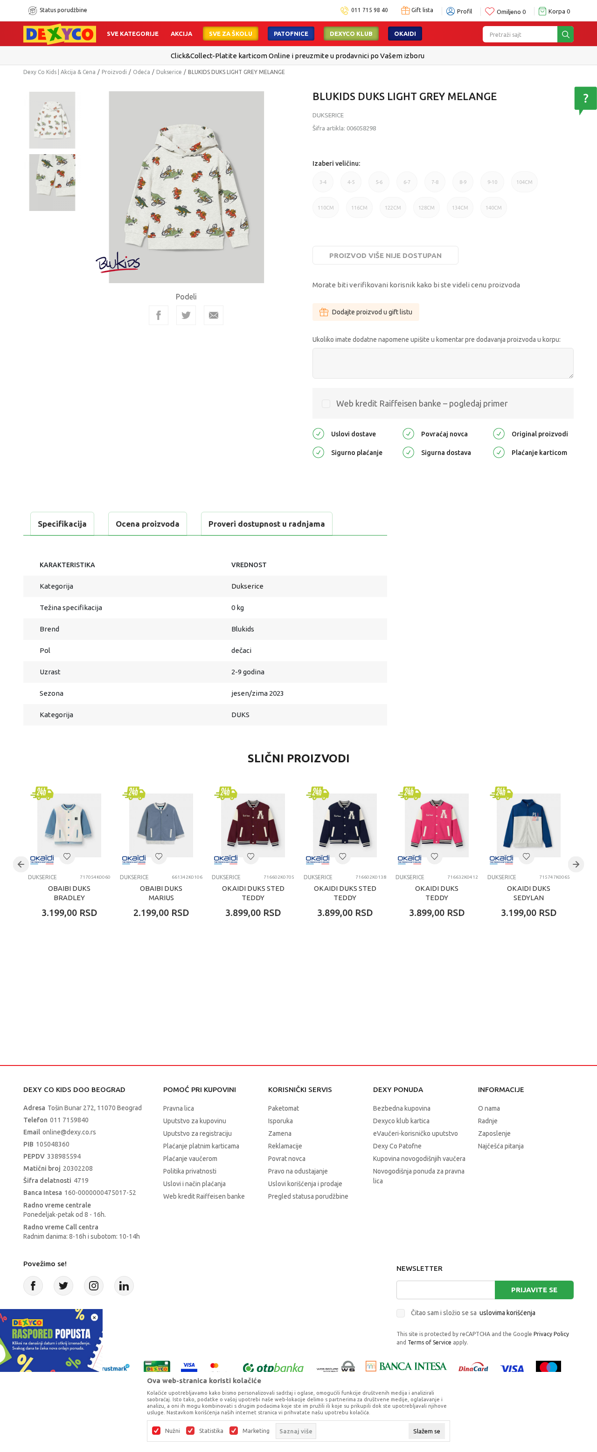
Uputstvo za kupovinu (194, 1121)
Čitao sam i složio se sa (473, 1313)
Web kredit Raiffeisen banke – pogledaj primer (422, 403)
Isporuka (280, 1121)
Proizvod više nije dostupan (385, 255)
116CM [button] (359, 211)
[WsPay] (336, 1368)
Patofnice (291, 33)
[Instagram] (93, 1285)
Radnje (488, 1121)
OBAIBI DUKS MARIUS (161, 893)
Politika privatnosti (189, 1171)
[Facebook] (158, 315)
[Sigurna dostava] (408, 451)
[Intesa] (406, 1368)
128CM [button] (426, 211)
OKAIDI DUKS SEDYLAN (528, 893)
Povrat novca (286, 1158)
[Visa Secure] (189, 1368)
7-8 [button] (434, 185)
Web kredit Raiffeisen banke (204, 1196)
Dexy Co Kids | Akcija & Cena (59, 72)
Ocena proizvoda (148, 523)
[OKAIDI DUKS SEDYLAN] (529, 825)
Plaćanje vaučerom (190, 1158)
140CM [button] (494, 211)
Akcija (181, 33)
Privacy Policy (551, 1334)
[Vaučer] (157, 1368)
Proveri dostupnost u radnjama (266, 523)
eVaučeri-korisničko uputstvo (415, 1133)
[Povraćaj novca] (408, 433)
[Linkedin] (124, 1285)
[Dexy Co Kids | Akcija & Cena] (59, 33)
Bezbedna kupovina (401, 1108)
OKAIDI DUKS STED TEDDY (253, 893)
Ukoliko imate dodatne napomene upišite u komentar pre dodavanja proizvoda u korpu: (436, 339)
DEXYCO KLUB (351, 33)
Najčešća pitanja (501, 1146)
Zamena (280, 1133)
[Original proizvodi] (499, 433)
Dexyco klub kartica (401, 1121)
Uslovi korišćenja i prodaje (305, 1183)
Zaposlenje (494, 1133)
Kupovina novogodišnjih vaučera (419, 1158)
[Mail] (213, 315)
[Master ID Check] (219, 1368)
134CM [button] (460, 211)
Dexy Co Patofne (397, 1146)
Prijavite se (534, 1290)
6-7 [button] (406, 185)
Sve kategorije (133, 33)
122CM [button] (393, 211)
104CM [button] (524, 185)
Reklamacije (285, 1146)
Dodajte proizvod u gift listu (372, 312)
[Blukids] (118, 262)
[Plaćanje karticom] (499, 451)
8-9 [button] (462, 185)
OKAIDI (405, 33)
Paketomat (283, 1108)
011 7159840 (69, 1120)
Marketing (256, 1431)
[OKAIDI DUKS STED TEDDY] (253, 825)
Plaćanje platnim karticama (201, 1146)
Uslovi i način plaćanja (194, 1183)
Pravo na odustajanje (298, 1171)
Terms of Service (429, 1342)
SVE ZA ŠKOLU (230, 33)
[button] (67, 856)
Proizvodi (114, 72)
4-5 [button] (350, 185)
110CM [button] (326, 211)
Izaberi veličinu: (336, 163)
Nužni (172, 1431)
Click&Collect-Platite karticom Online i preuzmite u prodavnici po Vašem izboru (297, 56)
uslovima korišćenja (507, 1312)
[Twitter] (63, 1285)
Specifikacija (62, 523)
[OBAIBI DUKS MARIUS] (161, 825)
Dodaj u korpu (77, 967)
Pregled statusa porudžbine (308, 1196)
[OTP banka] (273, 1368)
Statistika (211, 1431)
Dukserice (169, 72)
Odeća (141, 72)
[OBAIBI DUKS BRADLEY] (69, 825)
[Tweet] (186, 315)
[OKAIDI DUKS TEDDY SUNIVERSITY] (437, 825)
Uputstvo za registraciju (197, 1133)
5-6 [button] (378, 185)
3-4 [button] (322, 185)
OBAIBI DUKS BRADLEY (69, 893)
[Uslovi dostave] (318, 433)
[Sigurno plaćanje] (318, 451)
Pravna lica (178, 1108)
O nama (489, 1108)
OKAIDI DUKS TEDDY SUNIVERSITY (436, 897)
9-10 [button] (492, 185)
